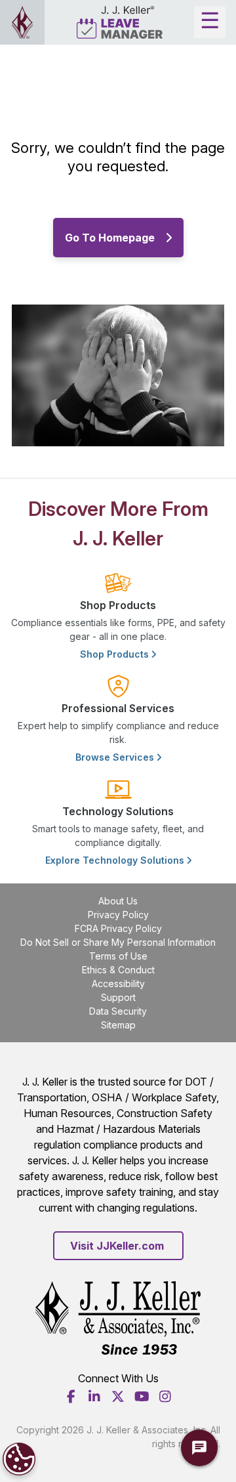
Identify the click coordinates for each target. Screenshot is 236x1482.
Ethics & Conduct (118, 969)
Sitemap (118, 1024)
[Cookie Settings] (19, 1459)
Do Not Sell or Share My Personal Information (118, 942)
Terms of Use (118, 956)
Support (118, 997)
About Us (118, 900)
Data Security (118, 1011)
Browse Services (116, 757)
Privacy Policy (118, 914)
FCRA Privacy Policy (118, 928)
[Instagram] (165, 1396)
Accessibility (118, 983)
